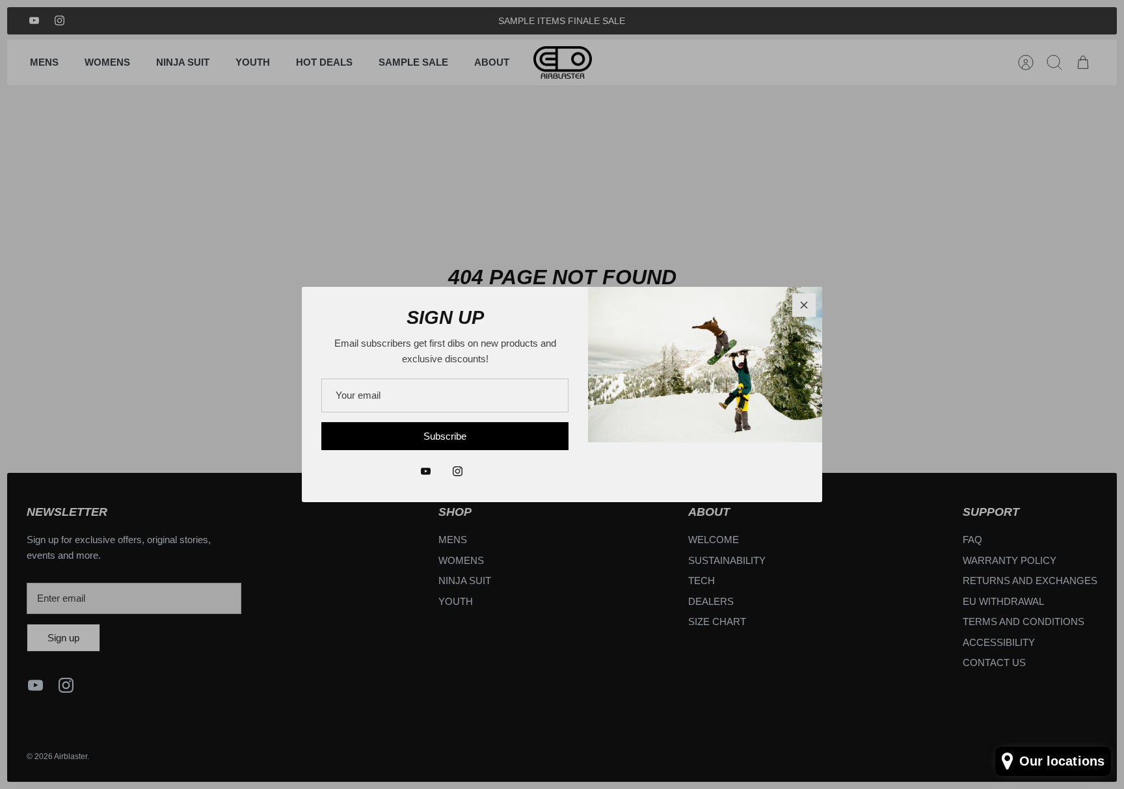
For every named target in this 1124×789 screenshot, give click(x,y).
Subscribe (444, 436)
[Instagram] (457, 471)
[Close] (804, 305)
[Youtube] (425, 471)
